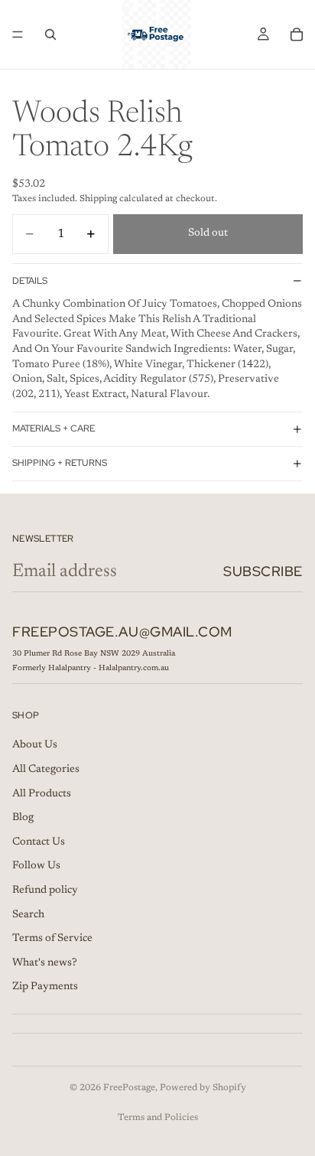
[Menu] (17, 34)
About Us (34, 746)
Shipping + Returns (59, 463)
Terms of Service (52, 938)
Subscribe (263, 571)
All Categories (46, 769)
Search (28, 915)
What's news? (44, 963)
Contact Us (38, 842)
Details (29, 281)
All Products (41, 794)
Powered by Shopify (203, 1088)
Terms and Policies (158, 1117)
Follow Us (36, 866)
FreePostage (129, 1088)
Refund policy (45, 890)
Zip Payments (45, 987)
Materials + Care (53, 428)
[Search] (50, 34)
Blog (23, 817)
